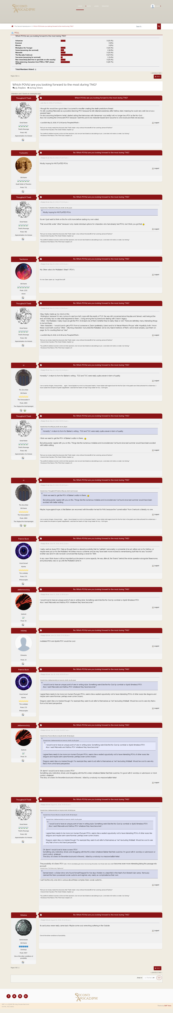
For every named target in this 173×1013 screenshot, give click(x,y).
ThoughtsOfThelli (23, 98)
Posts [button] (88, 6)
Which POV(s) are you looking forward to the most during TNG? (53, 26)
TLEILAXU (23, 153)
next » (160, 73)
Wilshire (23, 915)
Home (80, 6)
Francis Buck (23, 539)
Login (96, 6)
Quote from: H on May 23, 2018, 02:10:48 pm (53, 426)
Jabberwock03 (23, 590)
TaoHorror (23, 259)
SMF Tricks (167, 1006)
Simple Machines (23, 1004)
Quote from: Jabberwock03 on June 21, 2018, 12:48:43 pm (58, 680)
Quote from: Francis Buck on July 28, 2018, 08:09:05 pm (57, 736)
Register (105, 6)
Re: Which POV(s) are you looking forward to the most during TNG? (101, 153)
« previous (154, 73)
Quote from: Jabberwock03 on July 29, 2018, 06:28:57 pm (57, 810)
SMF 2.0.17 (5, 1004)
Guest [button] (157, 6)
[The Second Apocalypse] (23, 5)
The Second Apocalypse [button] (22, 26)
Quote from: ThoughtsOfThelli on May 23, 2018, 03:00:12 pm (59, 491)
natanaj (23, 631)
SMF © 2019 (13, 1004)
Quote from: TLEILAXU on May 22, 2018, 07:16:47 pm (56, 207)
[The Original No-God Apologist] (25, 410)
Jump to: (140, 977)
